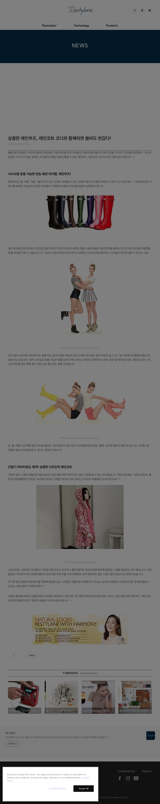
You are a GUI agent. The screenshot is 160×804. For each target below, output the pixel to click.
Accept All (83, 788)
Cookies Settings (57, 788)
